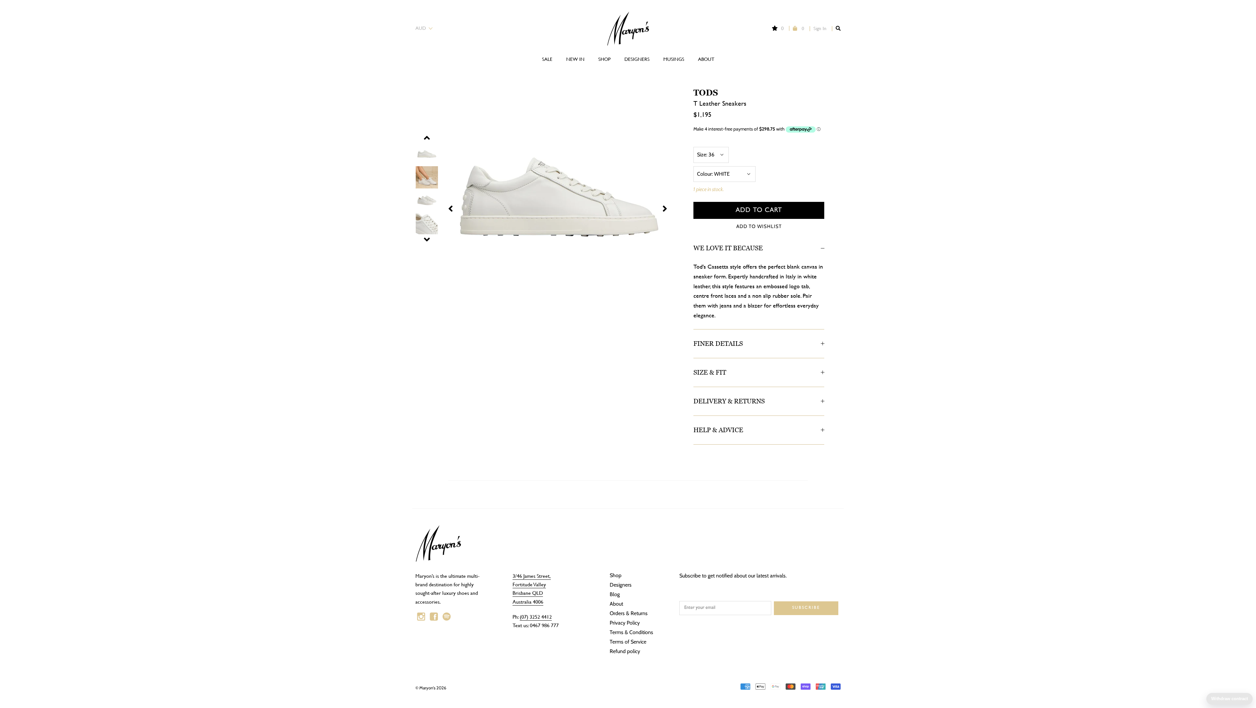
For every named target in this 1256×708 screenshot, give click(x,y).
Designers (637, 59)
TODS (705, 92)
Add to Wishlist (759, 226)
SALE (547, 59)
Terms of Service (628, 642)
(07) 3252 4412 (536, 616)
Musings (673, 59)
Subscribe (806, 608)
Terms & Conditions (631, 632)
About (706, 59)
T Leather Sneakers (719, 103)
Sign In (820, 28)
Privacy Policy (625, 623)
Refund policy (625, 651)
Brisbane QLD (528, 592)
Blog (615, 594)
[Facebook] (434, 616)
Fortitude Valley (529, 584)
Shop (604, 59)
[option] (546, 204)
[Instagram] (421, 616)
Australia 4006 (528, 601)
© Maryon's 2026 (430, 687)
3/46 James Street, (532, 575)
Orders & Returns (629, 613)
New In (575, 59)
